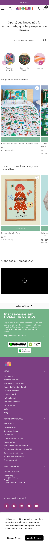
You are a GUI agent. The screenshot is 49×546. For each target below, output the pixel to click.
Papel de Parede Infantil (15, 387)
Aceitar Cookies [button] (34, 538)
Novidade (8, 376)
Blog (6, 412)
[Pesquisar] (10, 8)
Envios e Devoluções (13, 438)
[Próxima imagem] (36, 110)
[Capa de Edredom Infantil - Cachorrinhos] (20, 110)
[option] (24, 2)
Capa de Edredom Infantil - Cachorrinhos (19, 143)
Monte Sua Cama (11, 379)
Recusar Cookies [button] (14, 538)
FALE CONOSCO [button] (11, 466)
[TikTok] (29, 506)
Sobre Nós (9, 423)
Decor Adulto (10, 405)
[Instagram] (14, 506)
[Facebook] (6, 506)
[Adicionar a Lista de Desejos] (37, 88)
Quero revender (11, 460)
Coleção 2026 (10, 427)
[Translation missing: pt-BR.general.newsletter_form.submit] (42, 336)
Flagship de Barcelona (14, 456)
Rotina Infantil (10, 398)
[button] (41, 62)
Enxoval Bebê (10, 394)
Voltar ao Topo (22, 306)
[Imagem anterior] (5, 110)
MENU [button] (6, 371)
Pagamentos (9, 442)
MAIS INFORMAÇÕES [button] (13, 419)
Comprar (20, 139)
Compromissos (11, 431)
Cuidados (8, 434)
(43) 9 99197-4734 (11, 478)
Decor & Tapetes (11, 390)
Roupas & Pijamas (12, 401)
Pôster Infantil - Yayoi (10, 233)
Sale (6, 409)
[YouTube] (36, 506)
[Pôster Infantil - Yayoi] (20, 200)
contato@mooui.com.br (14, 482)
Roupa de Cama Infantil (14, 383)
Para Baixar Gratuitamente (16, 445)
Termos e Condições (13, 453)
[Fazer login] (39, 9)
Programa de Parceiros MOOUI (18, 449)
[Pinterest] (21, 506)
